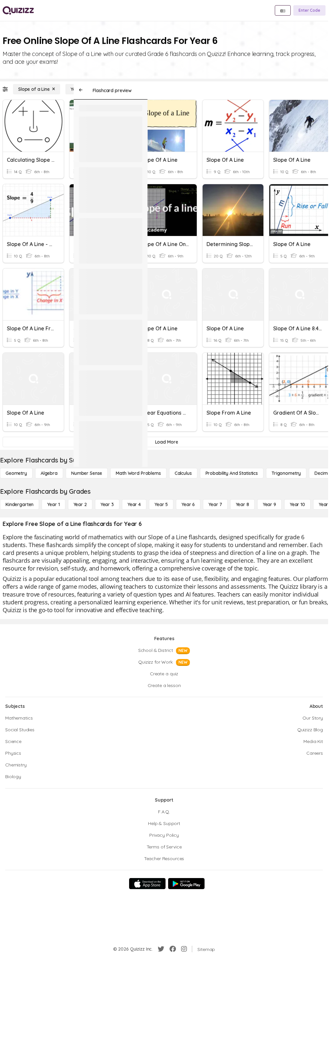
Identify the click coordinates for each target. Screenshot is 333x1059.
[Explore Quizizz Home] (18, 10)
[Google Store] (186, 883)
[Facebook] (172, 949)
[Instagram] (184, 949)
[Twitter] (161, 949)
